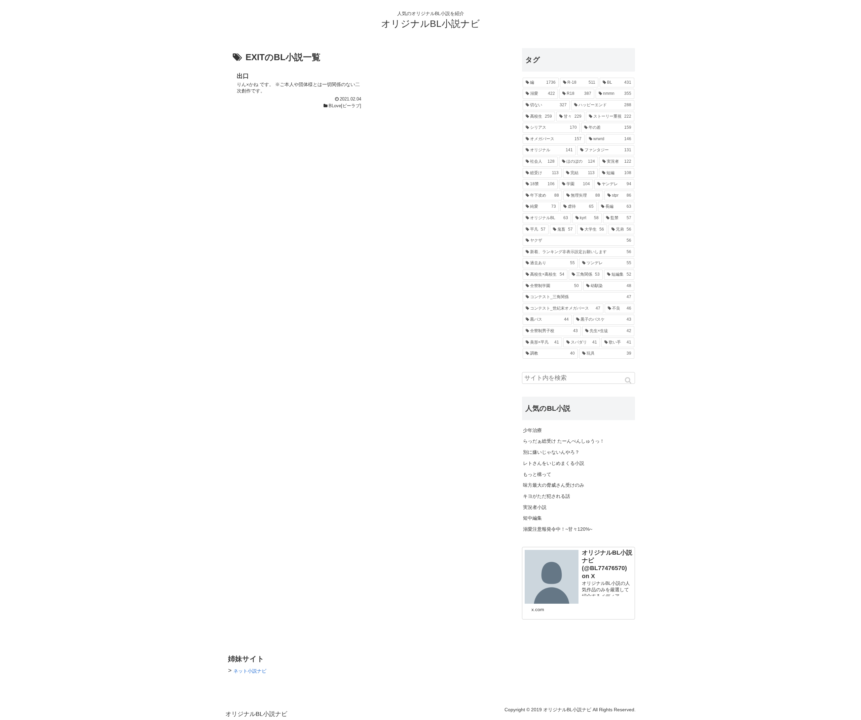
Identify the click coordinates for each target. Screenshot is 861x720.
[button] (628, 380)
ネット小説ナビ (249, 671)
